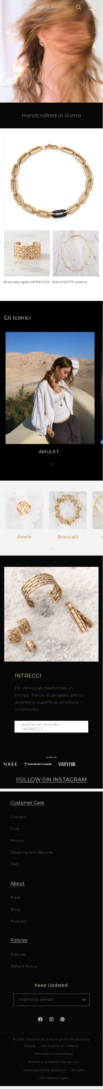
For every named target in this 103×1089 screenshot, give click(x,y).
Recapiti (78, 1070)
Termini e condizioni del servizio (54, 1062)
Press (16, 897)
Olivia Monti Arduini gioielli (48, 1039)
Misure (17, 840)
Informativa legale (53, 1078)
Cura (15, 828)
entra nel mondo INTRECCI (40, 727)
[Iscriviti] (83, 1000)
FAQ (15, 864)
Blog (15, 909)
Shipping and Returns (32, 852)
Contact (18, 816)
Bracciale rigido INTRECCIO (27, 282)
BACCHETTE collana (70, 282)
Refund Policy (24, 966)
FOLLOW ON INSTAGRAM (51, 780)
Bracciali (68, 537)
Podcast (18, 921)
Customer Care (28, 802)
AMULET (49, 451)
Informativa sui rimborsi (60, 1046)
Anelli (24, 537)
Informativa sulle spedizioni (45, 1070)
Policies (19, 940)
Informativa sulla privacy (54, 1054)
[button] (10, 7)
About (18, 883)
